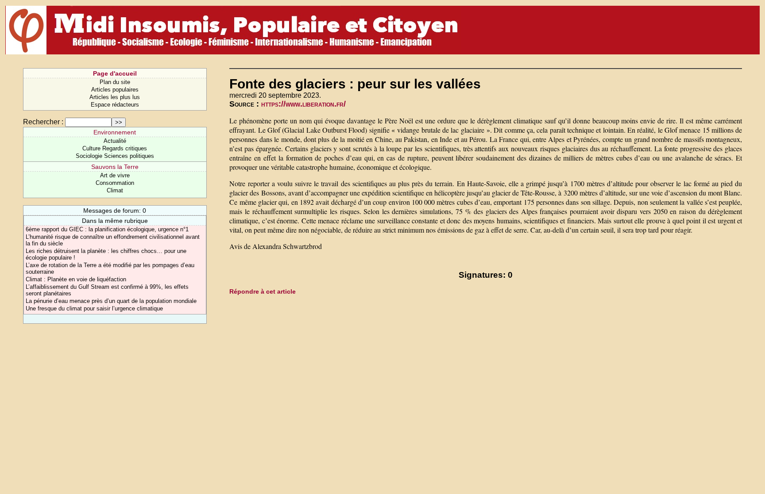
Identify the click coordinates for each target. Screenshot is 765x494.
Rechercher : (43, 122)
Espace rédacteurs (115, 104)
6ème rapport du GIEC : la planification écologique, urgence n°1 (107, 229)
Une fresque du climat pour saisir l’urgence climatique (94, 308)
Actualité (115, 141)
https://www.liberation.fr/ (303, 104)
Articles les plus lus (114, 97)
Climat (115, 190)
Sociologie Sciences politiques (115, 156)
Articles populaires (115, 89)
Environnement (114, 132)
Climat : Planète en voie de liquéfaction (76, 279)
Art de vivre (115, 175)
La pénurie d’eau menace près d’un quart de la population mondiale (111, 301)
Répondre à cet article (262, 291)
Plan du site (115, 82)
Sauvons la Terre (115, 166)
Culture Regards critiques (114, 148)
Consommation (115, 183)
